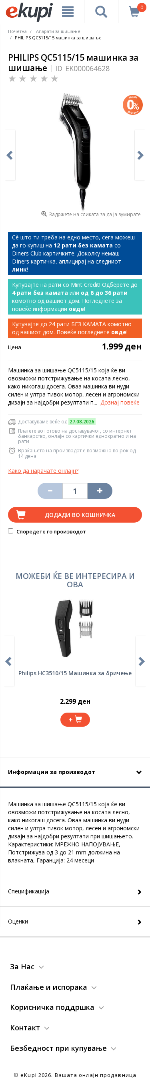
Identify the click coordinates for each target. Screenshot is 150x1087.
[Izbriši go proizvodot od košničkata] (50, 491)
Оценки (18, 921)
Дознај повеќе (120, 402)
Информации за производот (51, 772)
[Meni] (68, 11)
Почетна (17, 31)
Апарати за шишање (58, 31)
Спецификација (28, 891)
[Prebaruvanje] (101, 11)
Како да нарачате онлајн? (43, 470)
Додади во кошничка (80, 515)
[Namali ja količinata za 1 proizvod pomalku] (100, 491)
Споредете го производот (50, 531)
